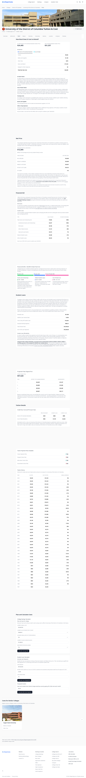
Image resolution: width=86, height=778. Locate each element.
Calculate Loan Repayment (24, 680)
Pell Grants (42, 205)
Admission (12, 36)
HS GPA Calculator (72, 756)
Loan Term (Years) (21, 674)
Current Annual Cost (22, 625)
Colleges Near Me (56, 765)
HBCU (36, 762)
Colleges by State (56, 767)
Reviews (64, 36)
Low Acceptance (39, 771)
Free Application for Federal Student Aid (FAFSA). (46, 208)
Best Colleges (38, 756)
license (82, 25)
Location (51, 36)
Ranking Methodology (24, 756)
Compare (46, 2)
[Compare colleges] (80, 2)
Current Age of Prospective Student (25, 630)
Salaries (44, 36)
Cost (19, 36)
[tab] (25, 52)
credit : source (77, 25)
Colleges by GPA (55, 756)
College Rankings (39, 754)
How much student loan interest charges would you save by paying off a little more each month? (39, 686)
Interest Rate (42, 669)
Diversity (30, 36)
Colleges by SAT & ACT (57, 754)
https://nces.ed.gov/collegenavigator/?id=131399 (25, 739)
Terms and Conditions (6, 776)
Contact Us (21, 758)
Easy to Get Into (38, 769)
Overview (5, 36)
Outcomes (37, 36)
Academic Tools (54, 2)
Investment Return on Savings (24, 645)
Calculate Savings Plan (23, 651)
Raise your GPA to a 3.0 (73, 759)
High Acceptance (39, 767)
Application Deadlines (40, 760)
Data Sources (22, 754)
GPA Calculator (71, 754)
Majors (24, 36)
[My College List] (82, 2)
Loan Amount (20, 664)
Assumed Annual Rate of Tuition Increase (26, 635)
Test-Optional (38, 765)
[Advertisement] (8, 58)
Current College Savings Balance (24, 640)
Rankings (39, 2)
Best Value (37, 758)
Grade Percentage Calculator (74, 761)
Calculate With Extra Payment (24, 692)
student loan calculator (48, 344)
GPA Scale (70, 763)
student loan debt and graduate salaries (43, 345)
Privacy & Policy (15, 776)
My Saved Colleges (56, 760)
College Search (55, 758)
